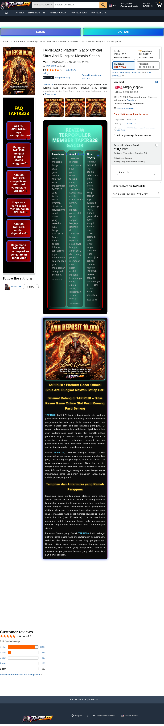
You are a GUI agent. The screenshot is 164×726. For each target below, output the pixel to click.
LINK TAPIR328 (48, 41)
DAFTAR (123, 31)
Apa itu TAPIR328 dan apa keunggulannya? (20, 130)
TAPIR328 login (32, 41)
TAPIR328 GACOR (57, 12)
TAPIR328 (19, 12)
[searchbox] (76, 5)
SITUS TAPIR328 (36, 12)
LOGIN (40, 31)
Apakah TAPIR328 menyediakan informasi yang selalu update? (19, 183)
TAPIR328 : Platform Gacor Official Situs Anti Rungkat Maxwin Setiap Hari (89, 41)
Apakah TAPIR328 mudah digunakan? (18, 228)
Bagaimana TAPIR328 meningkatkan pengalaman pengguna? (19, 251)
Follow (30, 286)
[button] (4, 13)
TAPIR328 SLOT (79, 12)
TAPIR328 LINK (99, 12)
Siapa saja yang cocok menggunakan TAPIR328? (19, 207)
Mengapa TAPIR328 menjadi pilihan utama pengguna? (19, 155)
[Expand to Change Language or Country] (87, 716)
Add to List (124, 172)
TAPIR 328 (18, 41)
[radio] (123, 54)
